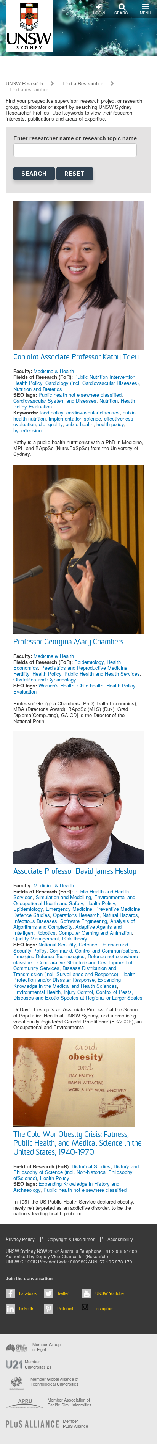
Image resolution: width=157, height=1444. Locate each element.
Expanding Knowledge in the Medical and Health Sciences (67, 982)
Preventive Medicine (117, 908)
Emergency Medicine (69, 908)
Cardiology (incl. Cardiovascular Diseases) (92, 382)
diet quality (50, 424)
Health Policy (27, 382)
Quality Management (36, 938)
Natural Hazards (120, 914)
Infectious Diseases (35, 920)
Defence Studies (31, 914)
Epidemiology (89, 661)
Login (99, 13)
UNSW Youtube (109, 1293)
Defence (88, 944)
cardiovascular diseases (93, 412)
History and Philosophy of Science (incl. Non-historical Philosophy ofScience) (76, 1172)
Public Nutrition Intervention (104, 376)
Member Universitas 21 (38, 1364)
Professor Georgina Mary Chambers (68, 642)
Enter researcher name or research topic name (75, 138)
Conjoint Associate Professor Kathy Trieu (76, 357)
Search (122, 13)
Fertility (21, 673)
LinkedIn (26, 1308)
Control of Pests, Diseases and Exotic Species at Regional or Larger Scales (78, 994)
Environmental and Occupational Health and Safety (74, 900)
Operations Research (76, 914)
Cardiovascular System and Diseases (54, 400)
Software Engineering (83, 920)
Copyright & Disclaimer (71, 1239)
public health (79, 424)
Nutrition (108, 400)
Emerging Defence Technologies (49, 956)
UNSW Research (24, 83)
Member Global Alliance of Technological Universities (54, 1382)
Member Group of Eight (46, 1347)
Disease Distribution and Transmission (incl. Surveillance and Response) (65, 971)
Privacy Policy (20, 1239)
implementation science (75, 418)
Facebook (28, 1293)
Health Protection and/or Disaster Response (74, 977)
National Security (57, 944)
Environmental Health (37, 991)
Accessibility (120, 1239)
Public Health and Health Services (102, 673)
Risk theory (74, 938)
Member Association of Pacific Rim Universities (69, 1402)
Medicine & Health (54, 371)
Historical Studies (91, 1166)
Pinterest (65, 1308)
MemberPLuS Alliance (75, 1423)
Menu (145, 13)
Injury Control (78, 991)
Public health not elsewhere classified (80, 394)
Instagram (104, 1308)
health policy (110, 424)
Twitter (63, 1293)
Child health (90, 685)
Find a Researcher (82, 83)
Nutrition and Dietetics (37, 388)
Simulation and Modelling (63, 897)
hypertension (27, 430)
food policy (51, 412)
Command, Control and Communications (94, 950)
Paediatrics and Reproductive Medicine (84, 667)
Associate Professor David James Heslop (74, 872)
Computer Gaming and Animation (95, 932)
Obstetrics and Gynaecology (44, 679)
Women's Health (56, 685)
